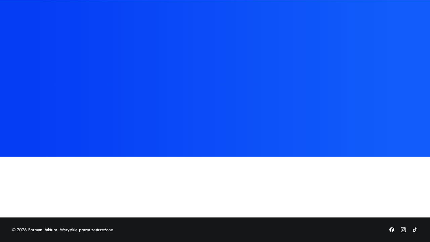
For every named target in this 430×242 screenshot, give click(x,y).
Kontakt (289, 21)
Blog (266, 21)
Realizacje (239, 21)
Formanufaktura (162, 21)
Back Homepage (215, 136)
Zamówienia (204, 21)
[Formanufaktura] (52, 21)
